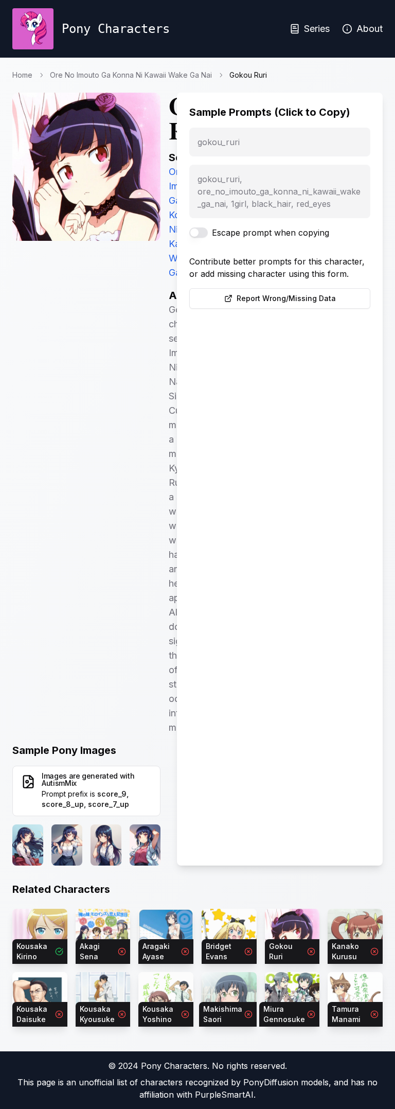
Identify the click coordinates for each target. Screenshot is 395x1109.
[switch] (198, 232)
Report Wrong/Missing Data (286, 298)
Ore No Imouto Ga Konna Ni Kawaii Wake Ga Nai (131, 75)
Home (22, 75)
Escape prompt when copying (270, 232)
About (369, 28)
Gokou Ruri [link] (248, 75)
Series (317, 28)
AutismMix (59, 783)
